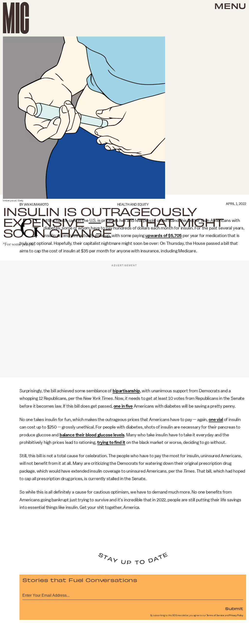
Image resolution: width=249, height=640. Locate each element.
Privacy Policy (236, 615)
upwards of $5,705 (163, 235)
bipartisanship (126, 391)
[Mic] (16, 18)
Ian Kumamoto (36, 204)
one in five (123, 406)
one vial (216, 419)
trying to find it (111, 442)
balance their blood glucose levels (92, 435)
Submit (234, 608)
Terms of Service (215, 615)
